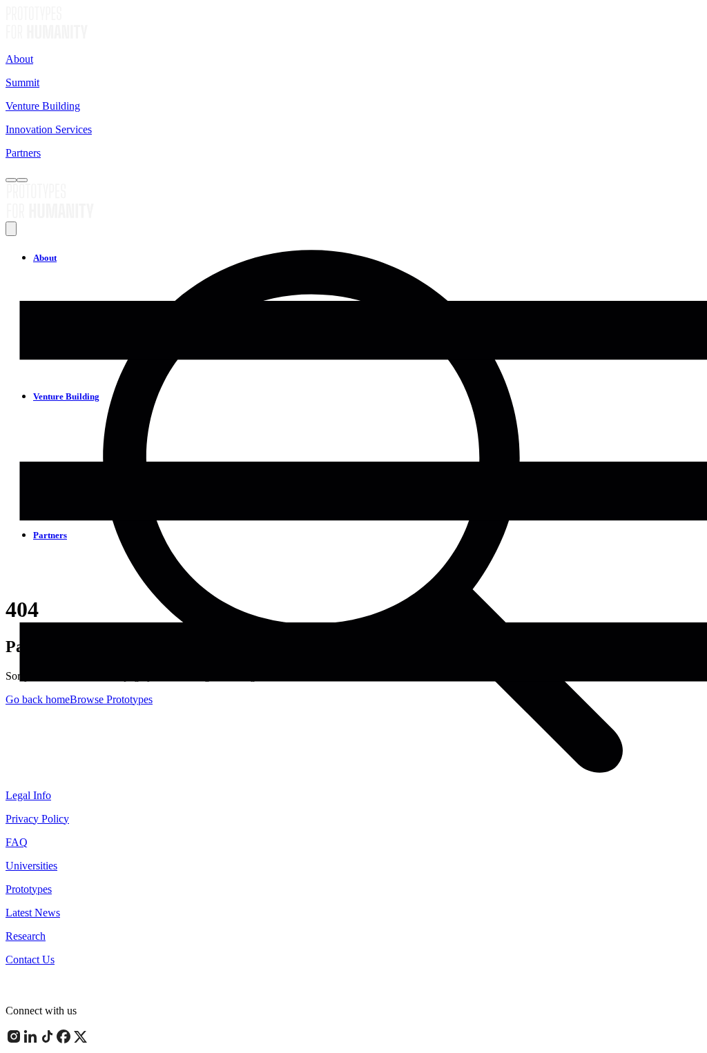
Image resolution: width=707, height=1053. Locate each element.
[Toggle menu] (22, 180)
